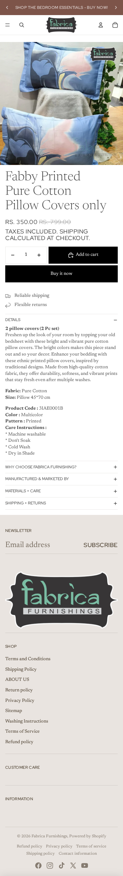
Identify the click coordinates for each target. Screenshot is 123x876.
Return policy (19, 690)
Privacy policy (59, 846)
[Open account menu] (100, 25)
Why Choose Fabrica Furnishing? (40, 467)
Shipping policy (40, 854)
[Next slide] (116, 7)
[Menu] (7, 24)
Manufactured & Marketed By (37, 478)
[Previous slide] (7, 7)
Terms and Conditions (28, 659)
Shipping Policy (21, 669)
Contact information (78, 854)
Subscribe (101, 545)
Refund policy (19, 742)
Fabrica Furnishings (49, 836)
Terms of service (91, 846)
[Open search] (21, 25)
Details (12, 319)
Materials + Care (23, 491)
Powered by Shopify (87, 836)
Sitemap (13, 711)
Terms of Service (22, 731)
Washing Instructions (26, 721)
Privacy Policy (19, 701)
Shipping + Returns (25, 503)
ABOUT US (17, 680)
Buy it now (61, 274)
